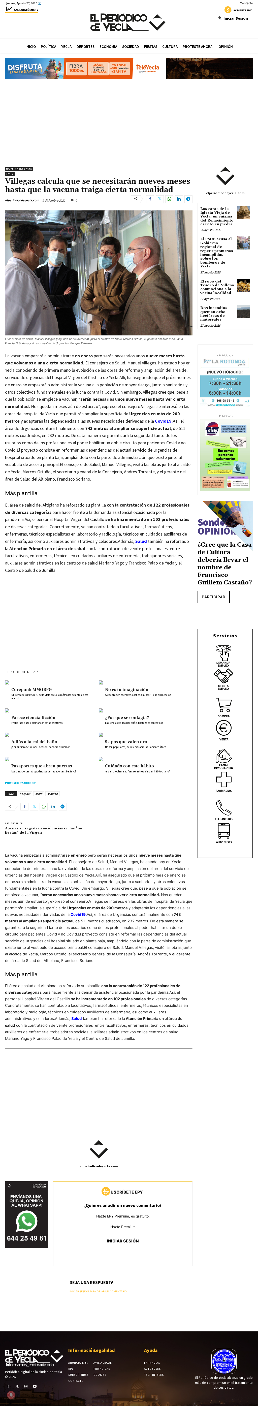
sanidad (52, 794)
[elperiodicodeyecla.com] (99, 1149)
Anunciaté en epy (26, 9)
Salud (141, 541)
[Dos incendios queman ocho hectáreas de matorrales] (243, 311)
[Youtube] (35, 1386)
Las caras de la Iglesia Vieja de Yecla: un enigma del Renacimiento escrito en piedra (217, 217)
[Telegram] (188, 199)
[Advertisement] (129, 120)
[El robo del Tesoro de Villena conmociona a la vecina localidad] (243, 285)
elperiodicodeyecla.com (22, 200)
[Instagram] (26, 1386)
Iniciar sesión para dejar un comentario (98, 1291)
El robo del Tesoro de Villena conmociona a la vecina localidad (217, 287)
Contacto (246, 3)
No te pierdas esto (19, 169)
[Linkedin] (179, 199)
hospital (25, 794)
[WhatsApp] (169, 199)
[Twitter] (160, 199)
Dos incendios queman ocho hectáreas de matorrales (213, 314)
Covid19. (164, 421)
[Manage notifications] (11, 1395)
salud (38, 794)
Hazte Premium (123, 1227)
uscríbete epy (242, 10)
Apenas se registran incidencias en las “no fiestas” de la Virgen (43, 830)
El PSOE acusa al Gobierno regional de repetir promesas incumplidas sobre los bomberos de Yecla (216, 253)
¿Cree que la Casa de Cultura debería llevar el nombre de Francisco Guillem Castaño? (225, 563)
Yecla (10, 174)
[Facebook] (150, 199)
